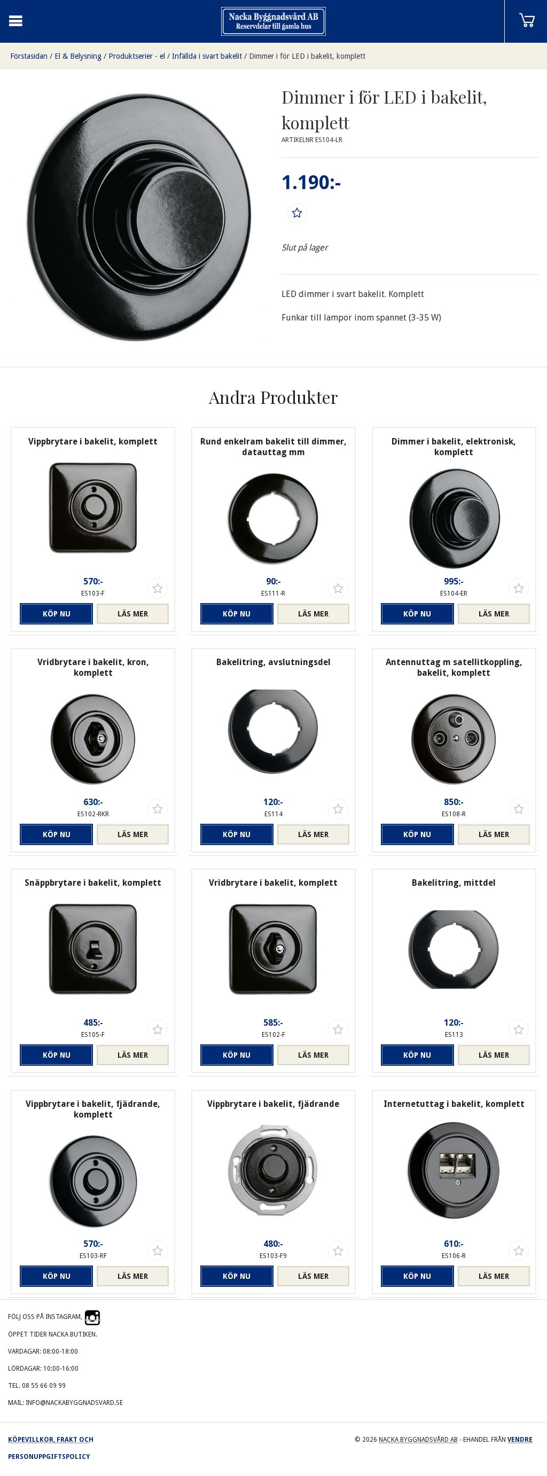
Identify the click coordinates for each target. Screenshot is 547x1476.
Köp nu (57, 614)
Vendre (520, 1439)
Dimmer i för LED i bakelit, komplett (307, 56)
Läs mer (133, 614)
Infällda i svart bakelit (207, 56)
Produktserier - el (136, 56)
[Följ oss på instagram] (92, 1317)
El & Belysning (77, 56)
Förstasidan (29, 56)
